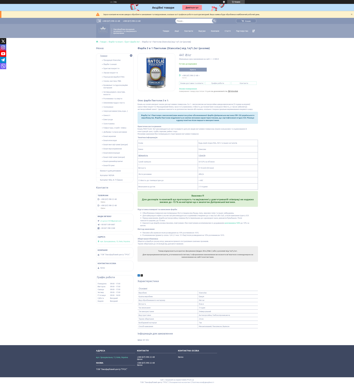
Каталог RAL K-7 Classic (111, 180)
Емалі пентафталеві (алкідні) (115, 144)
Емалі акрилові (109, 136)
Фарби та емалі (116, 42)
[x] (142, 276)
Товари (166, 31)
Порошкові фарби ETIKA (113, 77)
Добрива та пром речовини (115, 132)
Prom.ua (190, 380)
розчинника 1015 (232, 223)
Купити (193, 70)
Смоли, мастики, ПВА (112, 81)
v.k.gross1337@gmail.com (110, 221)
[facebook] (139, 276)
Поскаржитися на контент (180, 382)
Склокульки (108, 107)
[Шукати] (214, 20)
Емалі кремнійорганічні (113, 161)
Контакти (188, 31)
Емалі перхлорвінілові (112, 149)
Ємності (106, 115)
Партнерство (242, 31)
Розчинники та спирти (112, 99)
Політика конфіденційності (203, 382)
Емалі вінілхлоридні (111, 153)
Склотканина (108, 124)
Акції (177, 31)
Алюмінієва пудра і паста (114, 103)
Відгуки (202, 31)
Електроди (108, 119)
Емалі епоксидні (110, 140)
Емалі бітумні (108, 165)
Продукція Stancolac (112, 60)
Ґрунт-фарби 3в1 (132, 42)
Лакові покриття (110, 73)
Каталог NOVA (107, 175)
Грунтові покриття (111, 68)
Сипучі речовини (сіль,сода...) (115, 111)
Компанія (215, 31)
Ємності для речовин (110, 171)
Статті (228, 31)
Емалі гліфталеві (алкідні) (114, 157)
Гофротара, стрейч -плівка (114, 128)
